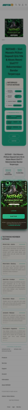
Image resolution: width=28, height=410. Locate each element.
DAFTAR (13, 216)
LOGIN (13, 211)
